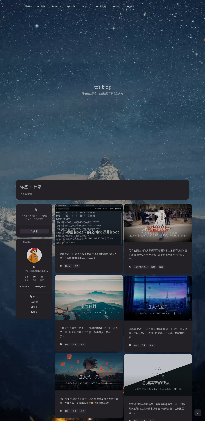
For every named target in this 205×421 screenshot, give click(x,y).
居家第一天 (89, 377)
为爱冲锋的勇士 (140, 267)
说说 (35, 301)
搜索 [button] (35, 231)
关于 (35, 307)
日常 (76, 266)
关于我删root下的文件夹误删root (89, 232)
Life (70, 312)
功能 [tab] (43, 242)
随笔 (145, 235)
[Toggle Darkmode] (197, 412)
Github (25, 286)
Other (76, 238)
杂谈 (139, 235)
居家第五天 (158, 307)
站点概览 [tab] (27, 242)
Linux (69, 238)
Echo (29, 6)
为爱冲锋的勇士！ (158, 228)
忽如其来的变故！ (158, 382)
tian (112, 238)
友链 (35, 312)
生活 (82, 344)
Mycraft (42, 286)
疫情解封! (89, 306)
